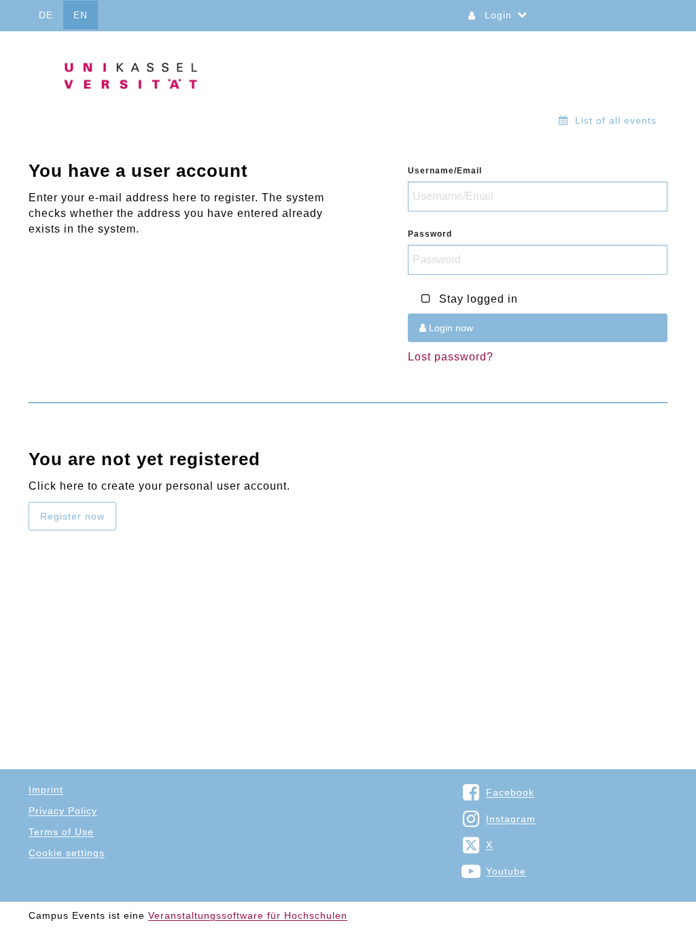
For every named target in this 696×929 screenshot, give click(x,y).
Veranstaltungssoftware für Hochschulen (247, 915)
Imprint (46, 789)
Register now (72, 516)
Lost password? (450, 356)
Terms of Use (61, 831)
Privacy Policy (63, 810)
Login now (449, 327)
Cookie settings (67, 852)
